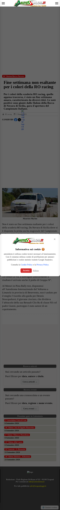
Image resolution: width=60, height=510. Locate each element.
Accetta (26, 270)
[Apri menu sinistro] (3, 3)
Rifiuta (36, 270)
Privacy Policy (42, 265)
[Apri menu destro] (56, 3)
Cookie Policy (26, 265)
